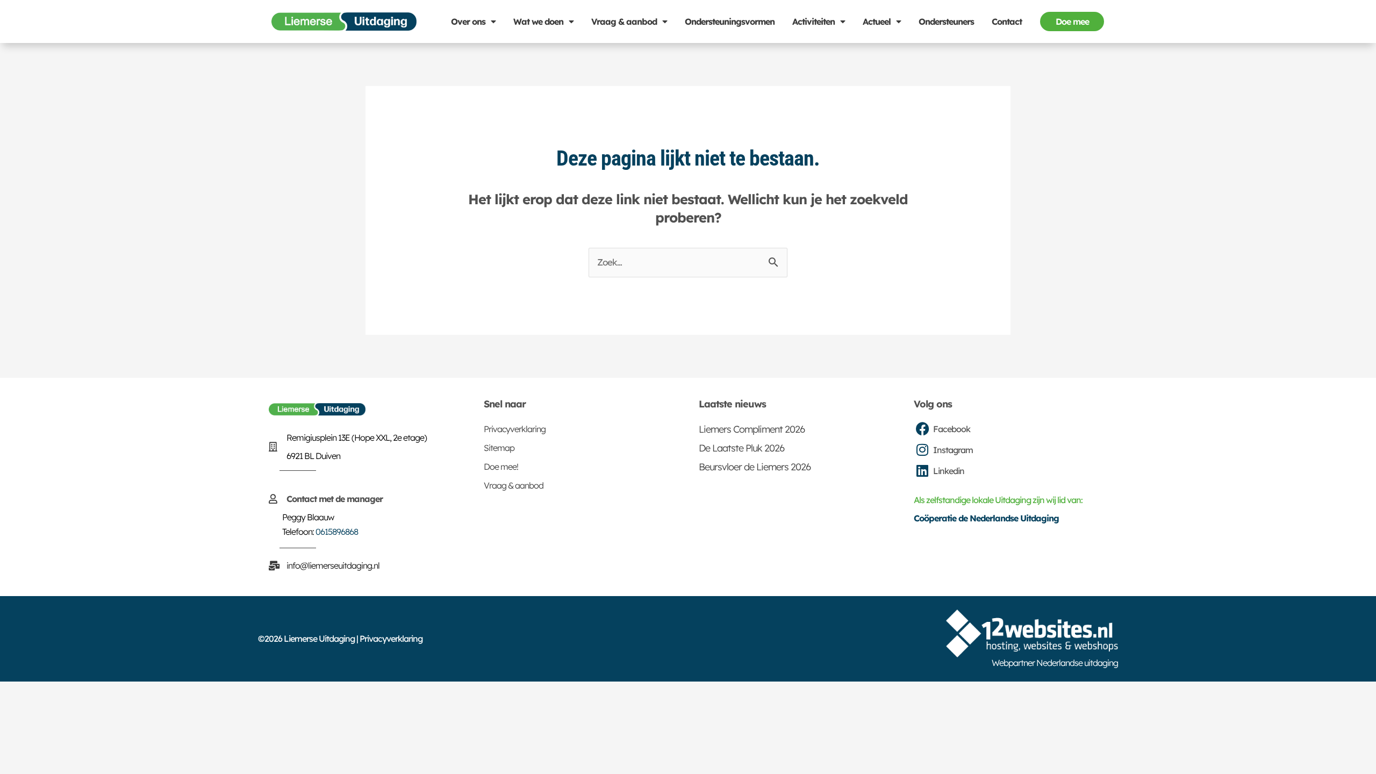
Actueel (877, 21)
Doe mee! (501, 466)
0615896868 (337, 531)
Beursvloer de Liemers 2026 (755, 467)
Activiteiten (813, 21)
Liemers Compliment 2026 (752, 429)
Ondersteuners (946, 21)
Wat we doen (538, 21)
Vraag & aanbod (624, 21)
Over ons (468, 21)
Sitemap (499, 447)
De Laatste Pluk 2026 (741, 448)
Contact (1007, 21)
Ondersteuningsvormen (730, 21)
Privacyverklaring (515, 429)
